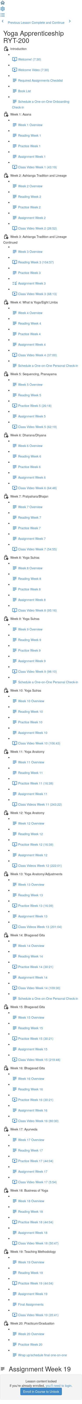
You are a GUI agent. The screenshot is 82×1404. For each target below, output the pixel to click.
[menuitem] (2, 10)
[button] (2, 4)
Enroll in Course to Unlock (41, 1391)
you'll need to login (59, 1385)
